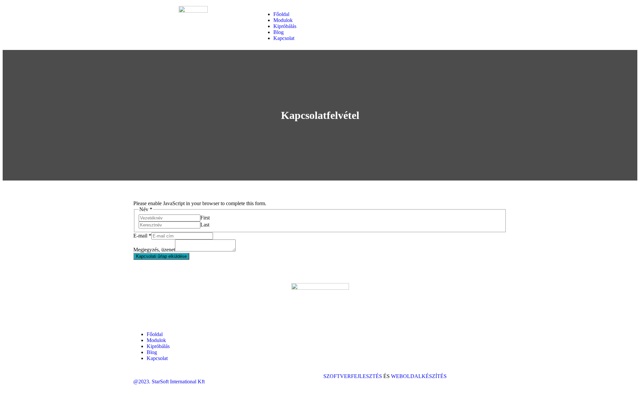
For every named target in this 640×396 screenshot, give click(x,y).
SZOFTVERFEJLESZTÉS (353, 376)
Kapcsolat (283, 38)
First (205, 217)
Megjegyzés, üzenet (154, 249)
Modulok (283, 20)
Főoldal (281, 14)
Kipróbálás (284, 26)
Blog (278, 32)
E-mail (142, 235)
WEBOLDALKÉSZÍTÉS (419, 376)
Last (204, 224)
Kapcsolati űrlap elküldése (161, 256)
